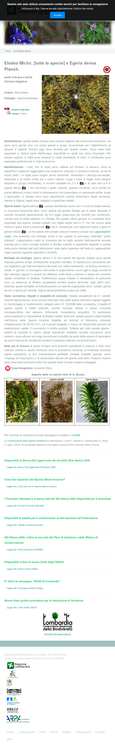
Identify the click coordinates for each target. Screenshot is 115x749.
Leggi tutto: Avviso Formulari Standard (25, 505)
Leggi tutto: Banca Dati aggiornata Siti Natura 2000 (31, 467)
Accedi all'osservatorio (57, 634)
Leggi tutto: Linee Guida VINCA (22, 607)
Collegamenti (83, 732)
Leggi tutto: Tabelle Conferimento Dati (25, 524)
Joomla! (8, 658)
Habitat (66, 732)
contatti (75, 435)
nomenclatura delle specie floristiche (27, 440)
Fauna (54, 732)
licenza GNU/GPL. (56, 658)
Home (10, 732)
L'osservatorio (26, 732)
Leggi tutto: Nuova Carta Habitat (22, 568)
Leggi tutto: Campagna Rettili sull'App (25, 588)
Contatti (100, 732)
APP (9, 739)
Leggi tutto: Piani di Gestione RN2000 (25, 549)
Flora (43, 732)
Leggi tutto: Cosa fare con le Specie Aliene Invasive (32, 486)
